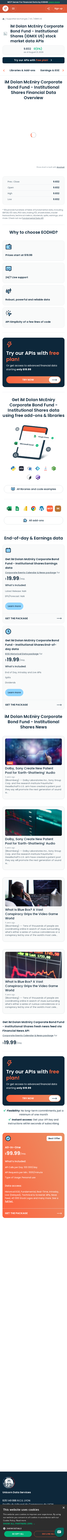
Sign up (58, 8)
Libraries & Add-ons (22, 70)
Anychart (61, 167)
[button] (33, 1523)
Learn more (54, 2)
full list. (9, 1201)
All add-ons (36, 520)
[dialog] (33, 1522)
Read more (21, 1520)
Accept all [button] (18, 1534)
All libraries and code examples (36, 489)
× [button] (63, 1508)
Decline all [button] (48, 1534)
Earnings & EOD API (52, 70)
